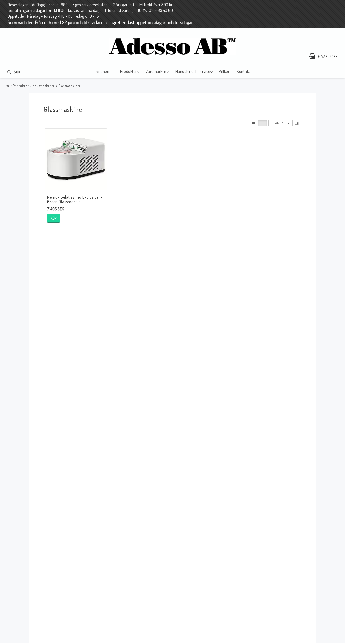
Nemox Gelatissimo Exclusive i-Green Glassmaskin (75, 199)
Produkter (128, 71)
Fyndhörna (104, 71)
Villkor (224, 71)
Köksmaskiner (44, 86)
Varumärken (156, 71)
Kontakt (243, 71)
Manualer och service (192, 71)
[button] (326, 56)
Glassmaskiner (69, 86)
